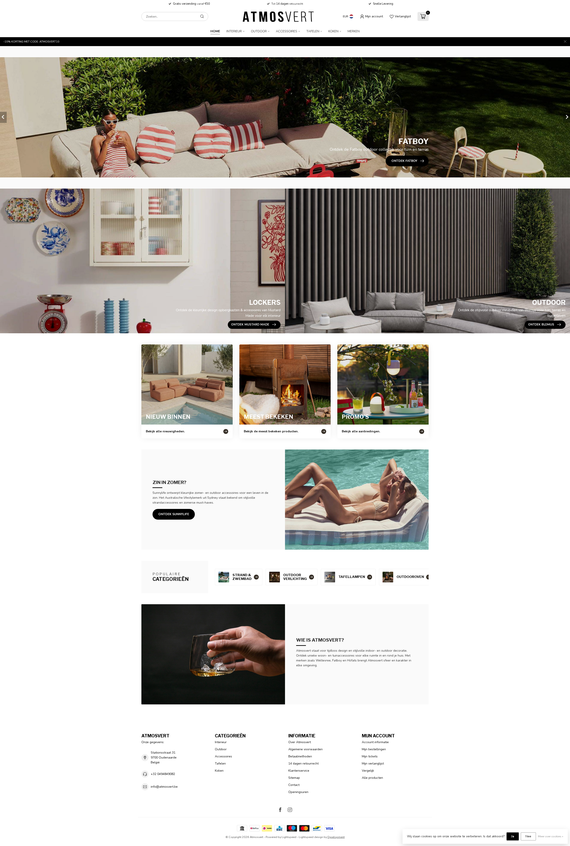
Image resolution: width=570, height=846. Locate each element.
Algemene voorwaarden (305, 749)
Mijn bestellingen (374, 749)
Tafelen (312, 31)
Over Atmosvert (299, 742)
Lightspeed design (311, 837)
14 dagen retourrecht (303, 763)
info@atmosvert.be (164, 787)
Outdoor (259, 31)
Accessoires (286, 31)
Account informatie (375, 742)
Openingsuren (298, 792)
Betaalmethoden (300, 756)
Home (215, 31)
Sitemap (294, 778)
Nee (528, 836)
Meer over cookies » (550, 836)
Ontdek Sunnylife (173, 514)
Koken (333, 31)
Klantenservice (298, 771)
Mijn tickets (370, 756)
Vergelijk (368, 771)
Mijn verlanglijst (373, 763)
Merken (354, 31)
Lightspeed (289, 837)
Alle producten (372, 778)
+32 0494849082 (163, 774)
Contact (293, 785)
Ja (512, 836)
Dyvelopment (336, 837)
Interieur (234, 31)
